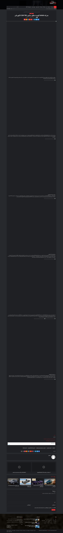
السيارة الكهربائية (50, 520)
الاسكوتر (30, 13)
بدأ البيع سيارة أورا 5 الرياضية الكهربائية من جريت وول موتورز (50, 486)
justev (35, 17)
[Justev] (52, 3)
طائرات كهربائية (17, 530)
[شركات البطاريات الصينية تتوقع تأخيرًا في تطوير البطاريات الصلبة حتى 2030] (37, 526)
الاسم (54, 502)
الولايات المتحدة (54, 521)
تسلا (51, 521)
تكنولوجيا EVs (31, 530)
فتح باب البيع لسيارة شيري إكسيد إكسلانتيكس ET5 (48, 8)
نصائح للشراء (28, 530)
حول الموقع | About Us (9, 530)
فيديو (26, 530)
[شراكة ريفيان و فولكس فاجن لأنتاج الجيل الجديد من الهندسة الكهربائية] (25, 481)
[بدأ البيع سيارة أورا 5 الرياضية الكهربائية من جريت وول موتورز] (49, 481)
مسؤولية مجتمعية (14, 530)
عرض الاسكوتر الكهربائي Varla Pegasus (50, 440)
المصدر (54, 435)
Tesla (45, 519)
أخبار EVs (33, 13)
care (55, 530)
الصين (46, 520)
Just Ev (49, 530)
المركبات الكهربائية (43, 520)
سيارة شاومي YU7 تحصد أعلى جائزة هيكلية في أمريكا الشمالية (38, 486)
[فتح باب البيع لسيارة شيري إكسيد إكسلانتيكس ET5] (13, 481)
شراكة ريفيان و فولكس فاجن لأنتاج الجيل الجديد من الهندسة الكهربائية (25, 486)
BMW (55, 519)
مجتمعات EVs (21, 530)
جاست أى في (49, 521)
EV (51, 519)
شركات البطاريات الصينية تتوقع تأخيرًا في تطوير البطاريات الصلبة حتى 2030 (30, 526)
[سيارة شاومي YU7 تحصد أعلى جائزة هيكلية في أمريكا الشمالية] (37, 481)
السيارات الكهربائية (54, 520)
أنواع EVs (24, 530)
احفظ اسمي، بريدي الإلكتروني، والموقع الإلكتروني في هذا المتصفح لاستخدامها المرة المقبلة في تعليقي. (44, 507)
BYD (53, 519)
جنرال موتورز (46, 521)
